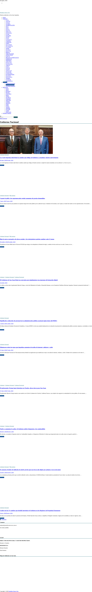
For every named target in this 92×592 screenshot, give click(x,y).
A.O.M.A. (8, 24)
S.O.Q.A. (8, 30)
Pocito (7, 88)
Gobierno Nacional (10, 84)
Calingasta (8, 99)
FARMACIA (9, 59)
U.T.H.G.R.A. (9, 73)
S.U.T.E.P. (8, 49)
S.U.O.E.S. (8, 75)
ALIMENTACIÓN (10, 25)
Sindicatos (5, 18)
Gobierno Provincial (10, 83)
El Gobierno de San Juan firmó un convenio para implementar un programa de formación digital (29, 280)
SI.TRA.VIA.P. (9, 55)
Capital (7, 110)
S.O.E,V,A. (8, 51)
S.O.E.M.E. (8, 35)
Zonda (7, 105)
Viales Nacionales (10, 53)
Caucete (7, 106)
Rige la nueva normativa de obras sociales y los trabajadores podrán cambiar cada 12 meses (27, 239)
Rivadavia (8, 91)
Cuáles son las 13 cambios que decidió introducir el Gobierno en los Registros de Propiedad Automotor (30, 510)
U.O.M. (7, 34)
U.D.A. (7, 66)
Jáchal (7, 90)
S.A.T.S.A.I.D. (9, 64)
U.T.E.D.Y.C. (9, 39)
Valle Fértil (8, 100)
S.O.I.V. (7, 29)
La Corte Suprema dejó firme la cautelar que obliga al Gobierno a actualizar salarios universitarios (29, 157)
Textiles (7, 48)
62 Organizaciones (10, 74)
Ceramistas (8, 40)
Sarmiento (8, 103)
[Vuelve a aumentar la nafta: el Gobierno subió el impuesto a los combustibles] (46, 411)
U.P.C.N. (8, 56)
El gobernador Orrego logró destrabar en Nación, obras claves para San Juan (23, 388)
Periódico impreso (7, 113)
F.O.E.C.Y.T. (9, 62)
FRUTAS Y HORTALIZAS (12, 57)
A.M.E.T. (8, 65)
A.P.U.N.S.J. (9, 61)
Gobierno (5, 82)
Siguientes (4, 519)
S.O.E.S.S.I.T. (9, 77)
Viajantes (8, 78)
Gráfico (7, 43)
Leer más (2, 165)
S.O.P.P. (7, 37)
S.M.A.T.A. (8, 31)
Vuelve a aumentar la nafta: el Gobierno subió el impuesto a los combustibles (22, 429)
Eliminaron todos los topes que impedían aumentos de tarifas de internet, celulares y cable (26, 347)
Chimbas (8, 101)
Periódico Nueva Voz (5, 12)
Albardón (8, 108)
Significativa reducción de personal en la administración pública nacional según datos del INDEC (28, 321)
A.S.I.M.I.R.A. (9, 81)
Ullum (7, 104)
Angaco (7, 96)
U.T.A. (7, 38)
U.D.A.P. (8, 68)
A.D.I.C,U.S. (9, 70)
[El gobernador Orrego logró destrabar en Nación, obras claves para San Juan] (46, 370)
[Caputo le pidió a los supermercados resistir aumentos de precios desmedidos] (46, 180)
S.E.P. (7, 27)
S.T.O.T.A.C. (9, 33)
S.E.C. (7, 26)
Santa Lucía (8, 112)
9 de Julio (8, 109)
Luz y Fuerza (9, 44)
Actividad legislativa (10, 86)
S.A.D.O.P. (8, 79)
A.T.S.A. (8, 22)
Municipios (5, 87)
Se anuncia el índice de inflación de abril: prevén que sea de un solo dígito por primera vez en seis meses (30, 469)
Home (4, 17)
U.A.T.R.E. (8, 47)
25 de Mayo (8, 93)
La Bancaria (8, 42)
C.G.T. (7, 20)
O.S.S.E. (8, 69)
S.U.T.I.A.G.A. (9, 46)
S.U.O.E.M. (8, 71)
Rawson (7, 92)
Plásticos (8, 52)
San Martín (8, 97)
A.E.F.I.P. (8, 21)
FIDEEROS (8, 60)
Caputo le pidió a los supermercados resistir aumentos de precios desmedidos (22, 198)
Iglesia (7, 95)
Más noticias (12, 195)
